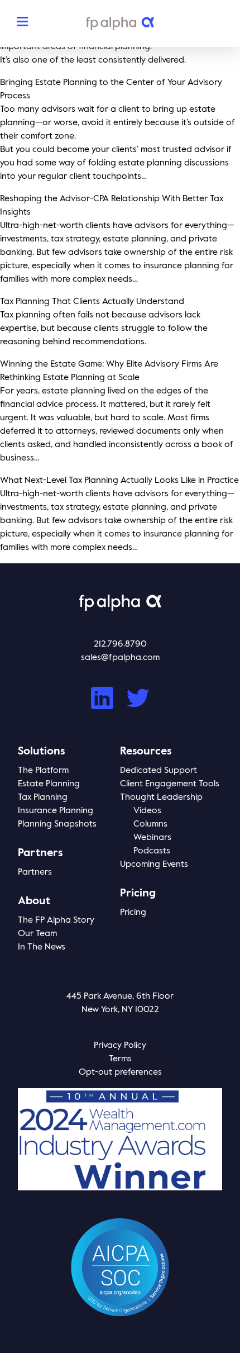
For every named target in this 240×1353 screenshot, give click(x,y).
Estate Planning (49, 784)
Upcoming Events (154, 864)
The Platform (43, 770)
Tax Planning (43, 797)
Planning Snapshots (57, 824)
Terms (120, 1059)
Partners (35, 872)
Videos (147, 810)
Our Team (37, 933)
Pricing (133, 912)
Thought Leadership (161, 797)
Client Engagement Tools (169, 784)
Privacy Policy (120, 1045)
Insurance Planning (55, 810)
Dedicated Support (158, 770)
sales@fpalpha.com (120, 657)
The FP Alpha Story (56, 920)
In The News (41, 947)
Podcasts (151, 851)
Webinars (152, 837)
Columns (150, 824)
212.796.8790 (120, 644)
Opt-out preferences (120, 1072)
